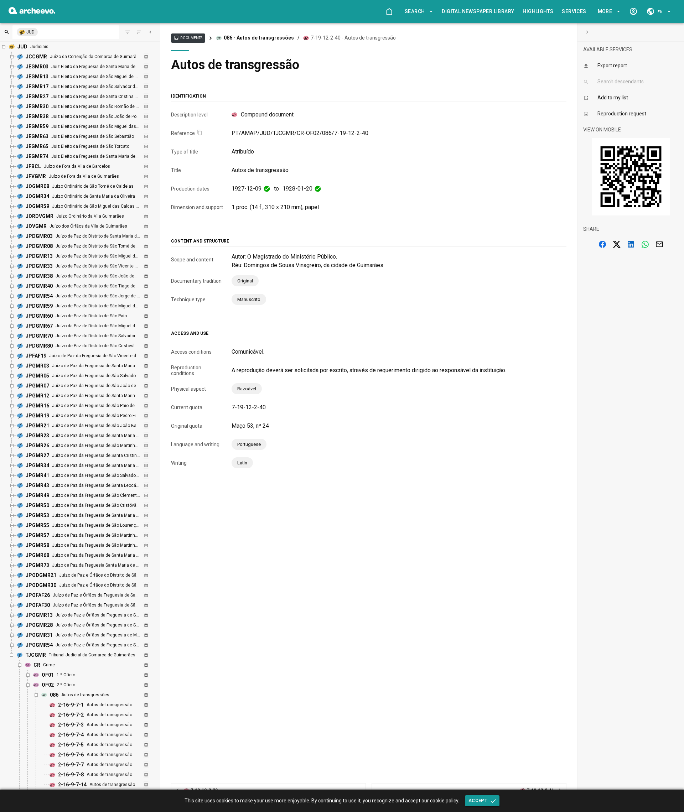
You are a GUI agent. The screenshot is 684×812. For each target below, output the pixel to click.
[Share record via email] (659, 244)
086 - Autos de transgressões (259, 38)
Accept (477, 800)
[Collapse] (150, 32)
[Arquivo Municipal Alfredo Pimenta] (32, 12)
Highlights (538, 11)
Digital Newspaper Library (478, 11)
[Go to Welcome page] (389, 11)
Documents (188, 37)
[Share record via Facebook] (602, 244)
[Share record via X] (617, 244)
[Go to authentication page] (633, 11)
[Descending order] (139, 32)
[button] (417, 11)
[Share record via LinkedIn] (631, 244)
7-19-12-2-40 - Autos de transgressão (353, 38)
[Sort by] (127, 32)
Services (574, 11)
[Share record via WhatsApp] (645, 244)
